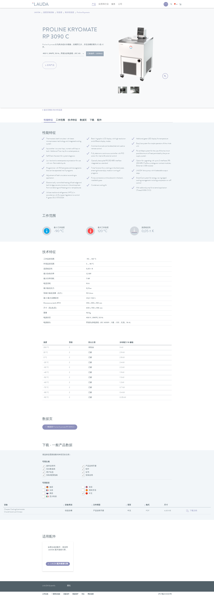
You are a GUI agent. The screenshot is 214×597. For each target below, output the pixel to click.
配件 (99, 120)
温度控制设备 (48, 12)
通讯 (69, 586)
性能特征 (48, 120)
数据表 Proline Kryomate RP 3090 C (60, 427)
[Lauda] (41, 3)
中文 (90, 493)
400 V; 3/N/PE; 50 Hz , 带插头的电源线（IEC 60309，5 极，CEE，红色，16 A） (63, 54)
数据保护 (75, 594)
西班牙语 (92, 490)
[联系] (166, 4)
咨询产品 (50, 65)
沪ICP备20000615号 (165, 594)
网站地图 (91, 594)
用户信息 (50, 472)
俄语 (51, 493)
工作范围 (60, 120)
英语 (90, 487)
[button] (176, 4)
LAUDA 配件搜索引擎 (59, 564)
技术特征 (72, 120)
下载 (92, 120)
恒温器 (59, 12)
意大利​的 (53, 497)
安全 (83, 594)
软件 (87, 469)
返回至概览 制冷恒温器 (53, 110)
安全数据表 (50, 469)
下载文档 (193, 511)
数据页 (83, 120)
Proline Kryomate (83, 12)
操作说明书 (50, 466)
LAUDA (37, 12)
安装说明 (89, 475)
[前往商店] (180, 4)
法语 (51, 490)
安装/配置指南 (52, 475)
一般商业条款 (55, 594)
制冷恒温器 (69, 12)
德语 (51, 487)
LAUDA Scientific (48, 586)
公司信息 (45, 594)
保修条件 (66, 594)
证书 (87, 472)
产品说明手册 (91, 466)
